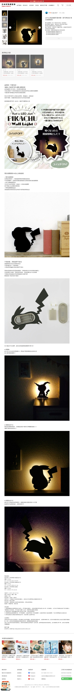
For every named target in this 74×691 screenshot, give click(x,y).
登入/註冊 (69, 5)
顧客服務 (19, 669)
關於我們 (4, 669)
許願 (53, 12)
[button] (4, 13)
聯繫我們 (7, 624)
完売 (59, 38)
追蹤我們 (30, 669)
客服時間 (43, 669)
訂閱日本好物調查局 (66, 669)
